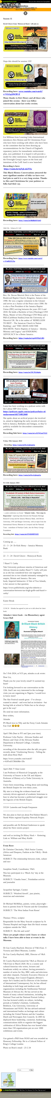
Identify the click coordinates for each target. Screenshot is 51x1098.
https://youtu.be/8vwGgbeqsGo (24, 445)
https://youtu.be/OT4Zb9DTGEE (27, 534)
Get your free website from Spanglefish (39, 1)
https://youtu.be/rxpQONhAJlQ (31, 338)
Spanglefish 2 (27, 9)
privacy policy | (26, 1094)
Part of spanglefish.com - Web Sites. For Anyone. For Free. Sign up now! (25, 1090)
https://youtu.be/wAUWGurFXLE (35, 433)
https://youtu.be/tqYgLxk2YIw (18, 169)
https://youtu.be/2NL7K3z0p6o (30, 372)
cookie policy (17, 1094)
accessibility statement (37, 1094)
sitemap (10, 1094)
